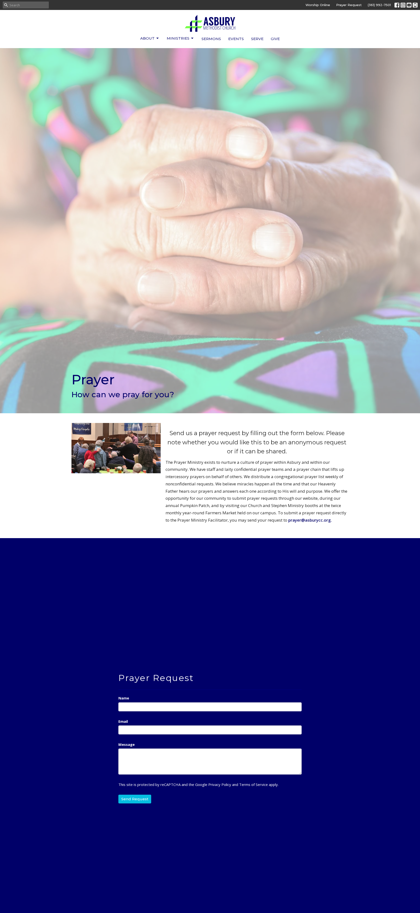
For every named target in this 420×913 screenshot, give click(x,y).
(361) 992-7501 (379, 5)
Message (126, 744)
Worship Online (318, 5)
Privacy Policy (219, 784)
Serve (257, 38)
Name (123, 698)
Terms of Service (253, 784)
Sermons (211, 38)
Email (123, 721)
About (147, 38)
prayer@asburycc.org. (310, 520)
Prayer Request (349, 5)
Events (236, 38)
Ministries (178, 38)
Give (275, 38)
